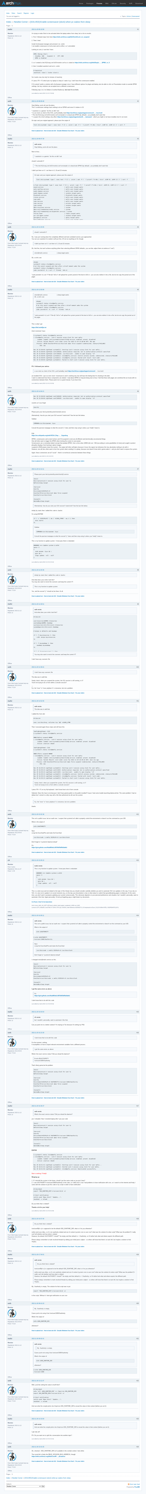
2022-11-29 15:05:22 (38, 860)
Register (26, 13)
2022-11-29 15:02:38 (38, 814)
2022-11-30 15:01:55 (38, 1447)
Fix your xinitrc (79, 131)
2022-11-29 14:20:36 (38, 570)
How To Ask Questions (45, 902)
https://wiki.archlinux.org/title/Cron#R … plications (48, 1456)
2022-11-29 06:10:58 (38, 29)
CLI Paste (35, 902)
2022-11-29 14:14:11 (38, 469)
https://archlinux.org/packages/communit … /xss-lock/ (84, 113)
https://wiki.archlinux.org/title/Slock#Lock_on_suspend (71, 37)
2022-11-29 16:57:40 (38, 1219)
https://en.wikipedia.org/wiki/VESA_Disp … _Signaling (50, 435)
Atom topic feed (135, 1484)
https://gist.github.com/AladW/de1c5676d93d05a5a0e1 (49, 847)
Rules (13, 13)
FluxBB (137, 1487)
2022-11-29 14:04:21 (38, 391)
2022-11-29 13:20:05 (38, 227)
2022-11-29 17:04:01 (38, 1254)
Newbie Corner (21, 22)
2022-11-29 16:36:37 (38, 1106)
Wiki (106, 3)
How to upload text (37, 131)
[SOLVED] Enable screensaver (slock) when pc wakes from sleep (60, 22)
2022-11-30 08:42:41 (38, 1338)
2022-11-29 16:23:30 (38, 1032)
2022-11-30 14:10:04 (38, 1419)
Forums (99, 3)
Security (123, 3)
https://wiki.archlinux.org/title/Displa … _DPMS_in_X (92, 62)
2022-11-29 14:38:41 (38, 667)
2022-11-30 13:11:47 (38, 1381)
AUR (130, 3)
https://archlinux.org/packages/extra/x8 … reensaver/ (74, 117)
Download (139, 3)
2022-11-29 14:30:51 (38, 604)
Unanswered (135, 16)
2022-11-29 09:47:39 (38, 139)
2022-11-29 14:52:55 (38, 701)
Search (19, 13)
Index (8, 13)
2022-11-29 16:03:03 (38, 1012)
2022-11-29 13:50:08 (38, 289)
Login (32, 13)
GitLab (114, 3)
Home (81, 3)
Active (129, 16)
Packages (89, 3)
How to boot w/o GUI (50, 131)
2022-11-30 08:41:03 (38, 1303)
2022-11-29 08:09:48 (38, 101)
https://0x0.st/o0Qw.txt (39, 327)
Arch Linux (12, 3)
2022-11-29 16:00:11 (38, 915)
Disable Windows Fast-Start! (65, 131)
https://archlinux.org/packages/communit (81, 371)
